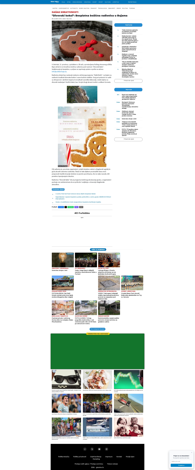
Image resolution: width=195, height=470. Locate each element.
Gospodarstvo (64, 8)
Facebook (61, 207)
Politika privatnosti (79, 457)
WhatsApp (70, 207)
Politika (125, 8)
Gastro (54, 8)
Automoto (74, 8)
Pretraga (133, 2)
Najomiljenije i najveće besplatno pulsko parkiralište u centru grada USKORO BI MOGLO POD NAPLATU (83, 198)
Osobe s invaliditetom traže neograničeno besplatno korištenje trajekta (78, 202)
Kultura (108, 2)
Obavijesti (111, 8)
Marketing (96, 459)
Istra (69, 2)
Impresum (109, 457)
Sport (101, 2)
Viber (76, 207)
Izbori (118, 8)
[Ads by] (71, 104)
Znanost (94, 8)
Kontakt (119, 457)
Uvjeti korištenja (96, 457)
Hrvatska (87, 2)
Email (81, 207)
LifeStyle (116, 2)
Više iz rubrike (98, 250)
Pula (63, 2)
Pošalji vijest (130, 457)
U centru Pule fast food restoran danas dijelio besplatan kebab (76, 194)
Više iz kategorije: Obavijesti (97, 329)
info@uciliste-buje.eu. (59, 72)
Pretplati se (181, 465)
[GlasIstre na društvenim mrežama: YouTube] (101, 449)
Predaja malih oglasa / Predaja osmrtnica (89, 464)
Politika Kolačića (64, 457)
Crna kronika (77, 2)
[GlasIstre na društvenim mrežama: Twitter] (93, 449)
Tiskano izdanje (112, 464)
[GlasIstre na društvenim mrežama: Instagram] (108, 449)
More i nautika (84, 8)
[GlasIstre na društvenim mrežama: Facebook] (86, 449)
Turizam (132, 8)
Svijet (95, 2)
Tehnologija (102, 8)
